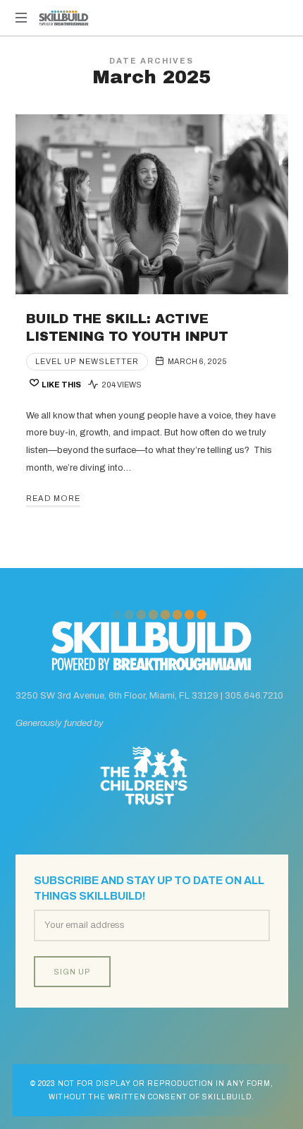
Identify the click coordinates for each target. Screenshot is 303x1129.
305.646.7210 (254, 696)
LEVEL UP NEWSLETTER (87, 361)
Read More (53, 498)
